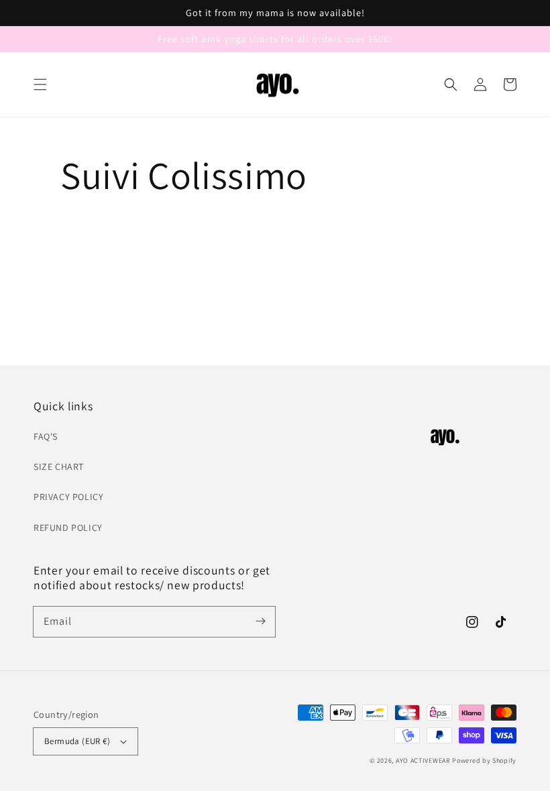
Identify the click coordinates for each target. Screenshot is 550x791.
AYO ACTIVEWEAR (423, 760)
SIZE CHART (59, 467)
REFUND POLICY (68, 528)
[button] (40, 84)
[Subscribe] (260, 621)
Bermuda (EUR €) (77, 741)
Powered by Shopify (484, 760)
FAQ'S (46, 436)
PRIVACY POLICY (68, 497)
